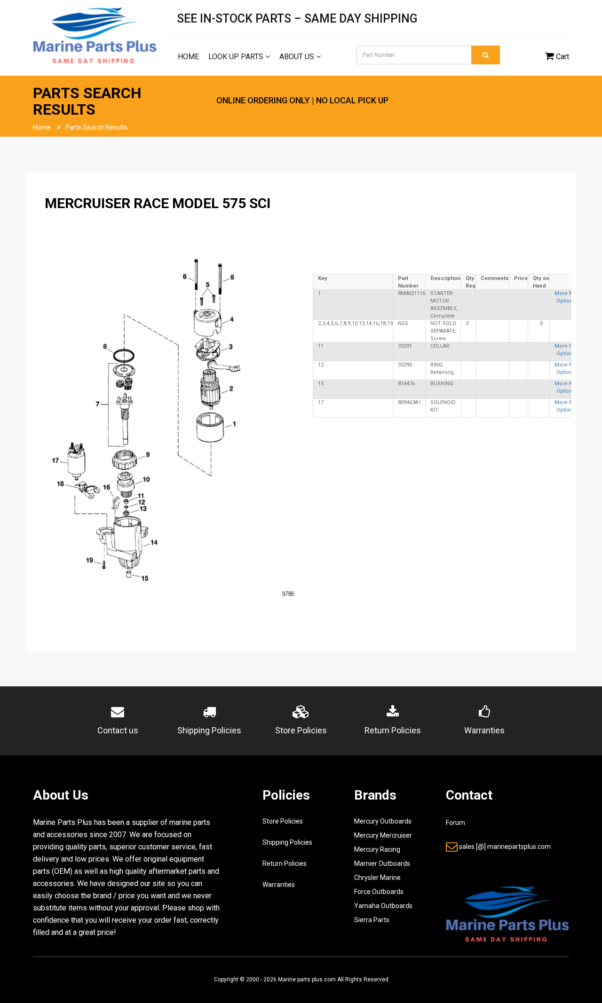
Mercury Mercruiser (383, 835)
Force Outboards (379, 891)
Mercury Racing (377, 849)
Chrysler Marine (377, 877)
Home (188, 56)
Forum (455, 822)
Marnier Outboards (382, 863)
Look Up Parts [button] (236, 56)
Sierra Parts (371, 920)
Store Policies (282, 821)
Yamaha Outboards (383, 906)
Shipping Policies (287, 842)
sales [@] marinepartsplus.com (505, 846)
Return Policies (284, 863)
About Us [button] (297, 56)
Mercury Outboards (383, 821)
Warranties (278, 884)
